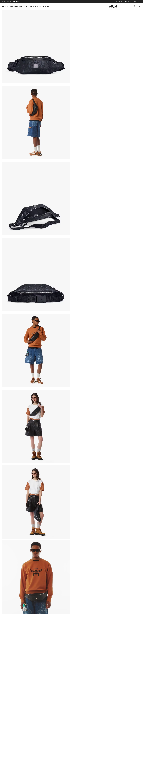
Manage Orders (120, 1)
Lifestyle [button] (31, 6)
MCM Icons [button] (38, 6)
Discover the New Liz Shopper (13, 1)
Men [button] (20, 6)
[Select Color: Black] (86, 21)
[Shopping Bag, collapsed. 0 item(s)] (140, 6)
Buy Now (118, 29)
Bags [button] (11, 6)
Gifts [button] (44, 6)
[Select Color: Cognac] (92, 21)
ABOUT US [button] (49, 6)
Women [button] (16, 6)
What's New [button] (5, 6)
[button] (36, 46)
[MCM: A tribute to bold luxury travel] (113, 7)
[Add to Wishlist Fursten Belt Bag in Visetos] (128, 11)
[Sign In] (134, 6)
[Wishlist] (137, 6)
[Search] (131, 6)
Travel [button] (25, 6)
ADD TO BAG (95, 29)
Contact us (128, 1)
